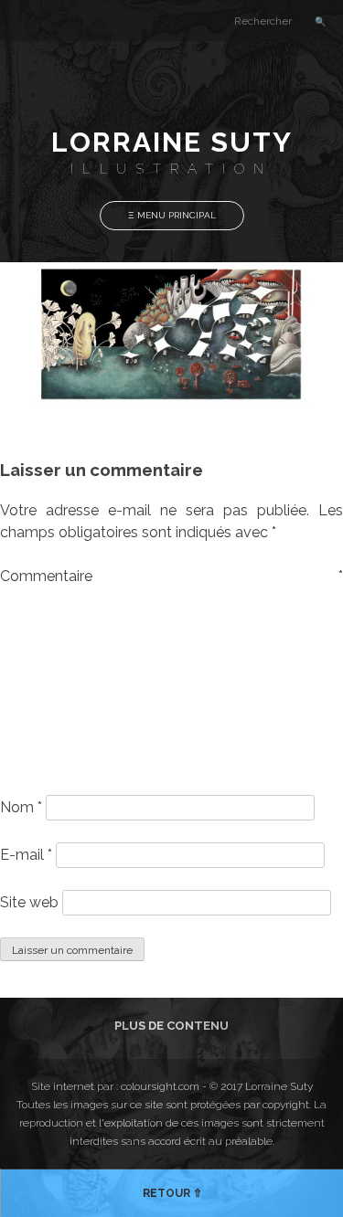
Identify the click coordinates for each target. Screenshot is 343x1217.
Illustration (171, 169)
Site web (29, 902)
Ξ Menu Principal (172, 215)
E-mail (26, 854)
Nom (21, 807)
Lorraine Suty (172, 142)
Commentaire (171, 576)
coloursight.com (160, 1086)
